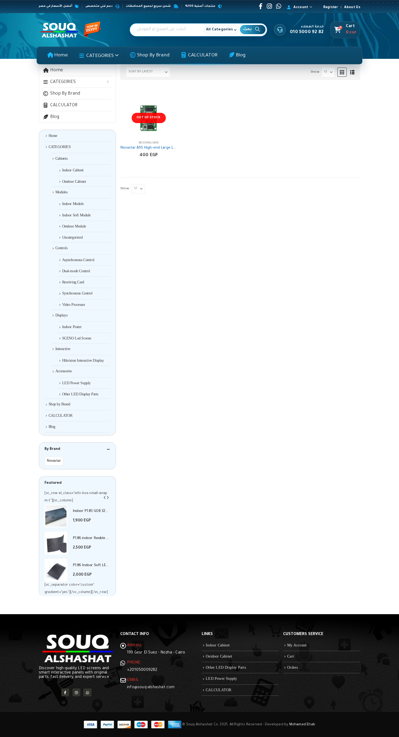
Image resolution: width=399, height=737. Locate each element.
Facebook (65, 692)
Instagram (76, 692)
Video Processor (73, 305)
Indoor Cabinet (73, 170)
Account (300, 7)
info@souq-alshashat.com (151, 687)
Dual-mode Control (76, 271)
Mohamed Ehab (302, 725)
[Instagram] (269, 6)
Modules (61, 192)
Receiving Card (149, 143)
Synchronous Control (77, 293)
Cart (290, 656)
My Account (296, 645)
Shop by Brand (153, 55)
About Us (352, 7)
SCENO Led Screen (76, 338)
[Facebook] (260, 6)
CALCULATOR (202, 55)
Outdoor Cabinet (74, 182)
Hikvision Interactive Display (83, 360)
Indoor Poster (72, 327)
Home (61, 55)
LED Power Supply (76, 383)
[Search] (252, 29)
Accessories (63, 371)
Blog (241, 55)
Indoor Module (73, 204)
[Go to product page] (56, 516)
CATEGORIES (100, 56)
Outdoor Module (74, 226)
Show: (315, 72)
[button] (342, 72)
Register (330, 7)
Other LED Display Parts (80, 394)
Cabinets (61, 158)
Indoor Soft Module (76, 215)
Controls (61, 248)
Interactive (62, 349)
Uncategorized (72, 237)
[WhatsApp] (278, 6)
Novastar (54, 461)
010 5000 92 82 (307, 32)
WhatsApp (87, 692)
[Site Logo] (59, 29)
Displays (61, 315)
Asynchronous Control (78, 260)
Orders (292, 667)
